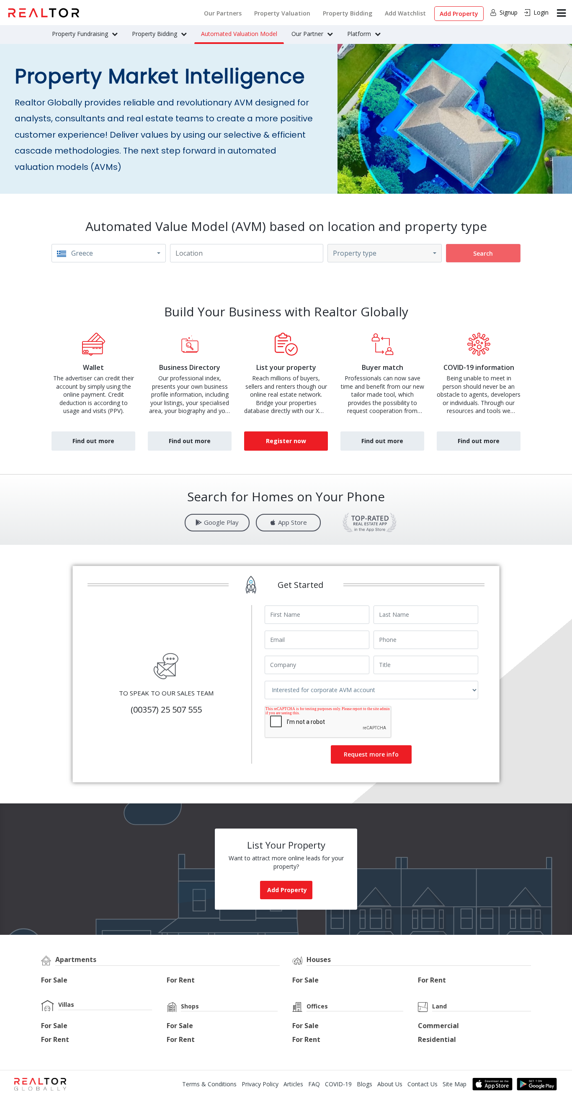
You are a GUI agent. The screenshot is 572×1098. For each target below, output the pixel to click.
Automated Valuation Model (239, 34)
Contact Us (422, 1084)
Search (483, 253)
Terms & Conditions (209, 1084)
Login (541, 12)
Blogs (364, 1084)
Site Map (454, 1084)
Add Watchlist (405, 13)
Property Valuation (282, 13)
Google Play (221, 522)
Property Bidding (347, 13)
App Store (292, 522)
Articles (293, 1084)
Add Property (459, 14)
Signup (509, 12)
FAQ (314, 1084)
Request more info (371, 754)
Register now (286, 441)
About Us (389, 1084)
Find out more (93, 441)
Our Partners (223, 13)
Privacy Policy (260, 1084)
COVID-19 (338, 1084)
